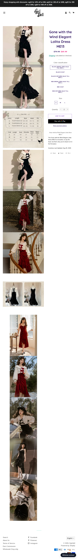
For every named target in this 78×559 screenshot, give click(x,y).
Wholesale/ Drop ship (10, 549)
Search (5, 537)
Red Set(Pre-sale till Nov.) (60, 91)
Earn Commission (9, 546)
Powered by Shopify (68, 546)
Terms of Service (9, 543)
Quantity (55, 109)
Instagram (33, 543)
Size (60, 98)
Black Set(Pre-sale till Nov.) (60, 76)
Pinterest (33, 540)
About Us (6, 540)
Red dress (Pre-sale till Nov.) (60, 82)
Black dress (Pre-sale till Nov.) (60, 67)
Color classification (60, 63)
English (69, 538)
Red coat (60, 87)
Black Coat (60, 72)
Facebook (33, 537)
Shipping (52, 56)
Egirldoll (72, 543)
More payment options (60, 125)
